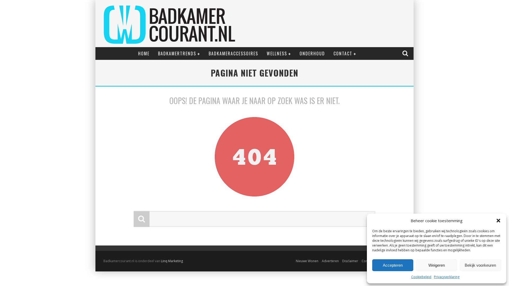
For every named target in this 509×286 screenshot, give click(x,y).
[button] (498, 220)
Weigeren (436, 265)
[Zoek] (405, 53)
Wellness (277, 53)
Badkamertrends (177, 53)
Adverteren (330, 261)
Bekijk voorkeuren (480, 265)
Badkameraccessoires (233, 53)
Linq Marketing (172, 261)
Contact (343, 53)
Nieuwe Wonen (307, 261)
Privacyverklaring (446, 277)
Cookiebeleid (421, 277)
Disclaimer (350, 261)
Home (144, 53)
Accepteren (393, 265)
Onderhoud (312, 53)
